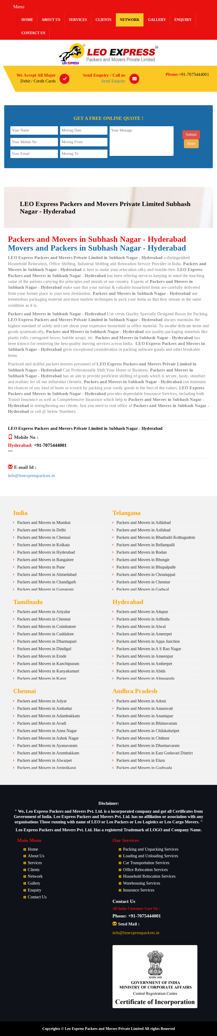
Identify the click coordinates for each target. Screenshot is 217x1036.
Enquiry (183, 20)
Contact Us (33, 33)
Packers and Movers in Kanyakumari (48, 671)
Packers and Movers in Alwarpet (44, 760)
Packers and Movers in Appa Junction (148, 641)
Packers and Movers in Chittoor (142, 738)
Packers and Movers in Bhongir (142, 559)
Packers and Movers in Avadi (41, 723)
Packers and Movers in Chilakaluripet (147, 730)
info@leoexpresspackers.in (31, 475)
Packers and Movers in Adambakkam (48, 716)
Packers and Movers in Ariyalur (43, 611)
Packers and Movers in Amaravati (144, 708)
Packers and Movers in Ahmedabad (46, 574)
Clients (103, 20)
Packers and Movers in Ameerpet (144, 634)
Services (78, 20)
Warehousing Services (141, 883)
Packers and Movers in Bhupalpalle (146, 567)
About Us (51, 20)
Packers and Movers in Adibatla (143, 619)
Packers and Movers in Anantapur (144, 716)
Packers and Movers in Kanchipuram (48, 663)
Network (129, 20)
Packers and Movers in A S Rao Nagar (148, 648)
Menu (18, 6)
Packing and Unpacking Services (150, 849)
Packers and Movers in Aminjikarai (46, 768)
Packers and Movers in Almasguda (145, 678)
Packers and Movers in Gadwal (142, 589)
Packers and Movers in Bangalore (45, 559)
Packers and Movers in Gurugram (45, 589)
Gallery (157, 20)
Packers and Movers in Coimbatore (46, 626)
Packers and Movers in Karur (41, 678)
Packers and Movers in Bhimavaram (146, 723)
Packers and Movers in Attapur (142, 611)
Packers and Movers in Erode (41, 656)
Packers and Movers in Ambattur (44, 708)
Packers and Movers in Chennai (43, 537)
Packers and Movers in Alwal (141, 626)
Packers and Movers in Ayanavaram (47, 745)
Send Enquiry (113, 81)
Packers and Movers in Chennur (143, 582)
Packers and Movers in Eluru (140, 760)
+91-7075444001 (194, 74)
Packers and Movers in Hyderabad (46, 552)
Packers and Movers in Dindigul (44, 648)
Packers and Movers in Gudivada (144, 768)
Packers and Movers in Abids (140, 671)
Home (27, 20)
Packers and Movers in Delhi (41, 530)
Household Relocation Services (149, 876)
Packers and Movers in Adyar (42, 701)
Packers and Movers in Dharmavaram (147, 745)
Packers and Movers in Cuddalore (45, 634)
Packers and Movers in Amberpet (144, 663)
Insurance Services (138, 890)
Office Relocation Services (145, 869)
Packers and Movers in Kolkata (43, 545)
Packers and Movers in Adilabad (143, 522)
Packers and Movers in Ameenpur (144, 656)
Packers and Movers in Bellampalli (145, 545)
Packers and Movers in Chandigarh (46, 582)
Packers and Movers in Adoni (141, 701)
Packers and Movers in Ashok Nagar (48, 738)
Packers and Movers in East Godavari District (154, 753)
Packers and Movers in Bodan (141, 552)
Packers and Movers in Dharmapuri (46, 641)
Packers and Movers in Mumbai (43, 522)
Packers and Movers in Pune (41, 567)
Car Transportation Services (146, 862)
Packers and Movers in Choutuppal (145, 574)
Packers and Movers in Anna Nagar (47, 730)
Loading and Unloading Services (150, 856)
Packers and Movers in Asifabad (143, 530)
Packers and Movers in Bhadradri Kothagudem (155, 537)
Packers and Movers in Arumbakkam (48, 753)
